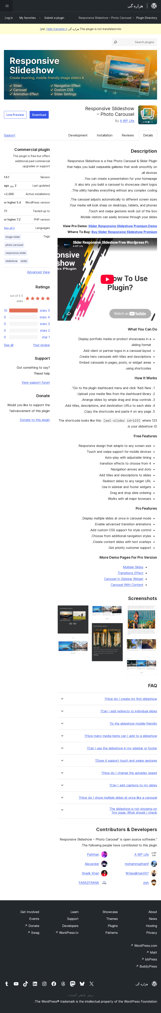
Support (9, 135)
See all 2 (9, 228)
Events (34, 919)
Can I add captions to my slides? (133, 785)
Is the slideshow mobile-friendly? (133, 723)
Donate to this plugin (35, 420)
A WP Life (127, 121)
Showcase (110, 912)
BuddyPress (146, 966)
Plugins (113, 926)
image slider (12, 236)
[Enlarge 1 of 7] (152, 611)
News (153, 919)
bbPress (149, 959)
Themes (112, 919)
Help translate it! (53, 29)
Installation (105, 135)
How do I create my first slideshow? (130, 699)
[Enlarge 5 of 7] (118, 628)
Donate (32, 926)
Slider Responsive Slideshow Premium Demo (122, 226)
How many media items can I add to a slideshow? (120, 736)
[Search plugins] (115, 42)
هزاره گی (141, 984)
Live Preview (15, 114)
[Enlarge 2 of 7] (152, 644)
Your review (41, 345)
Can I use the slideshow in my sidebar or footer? (122, 748)
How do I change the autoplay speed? (129, 773)
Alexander (92, 864)
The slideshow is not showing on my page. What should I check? (133, 810)
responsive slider (15, 252)
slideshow (11, 261)
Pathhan (93, 854)
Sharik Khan (90, 873)
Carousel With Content (127, 585)
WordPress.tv (67, 933)
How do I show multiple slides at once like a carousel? (118, 798)
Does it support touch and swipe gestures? (126, 760)
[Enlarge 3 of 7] (152, 663)
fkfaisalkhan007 (137, 873)
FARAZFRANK (89, 883)
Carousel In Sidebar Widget (123, 579)
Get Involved (29, 912)
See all (8, 345)
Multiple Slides (133, 567)
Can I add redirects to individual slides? (128, 711)
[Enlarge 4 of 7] (118, 611)
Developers (70, 926)
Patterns (111, 933)
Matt (151, 952)
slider (24, 261)
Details (148, 135)
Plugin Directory (146, 17)
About (152, 912)
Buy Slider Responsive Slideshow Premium (124, 232)
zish (146, 883)
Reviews (128, 135)
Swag (33, 933)
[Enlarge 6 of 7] (83, 611)
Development (78, 135)
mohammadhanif (137, 864)
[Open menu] (6, 6)
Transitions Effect (130, 573)
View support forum (36, 382)
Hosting (151, 926)
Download (39, 114)
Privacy (151, 933)
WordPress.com (143, 946)
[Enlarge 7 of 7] (83, 642)
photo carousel (14, 244)
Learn (74, 912)
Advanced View (38, 272)
